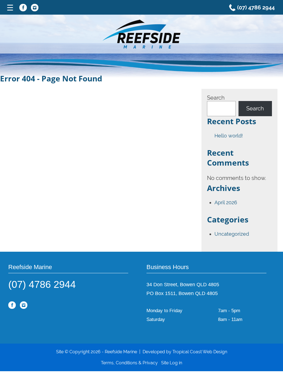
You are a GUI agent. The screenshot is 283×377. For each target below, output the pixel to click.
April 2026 (225, 202)
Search (216, 97)
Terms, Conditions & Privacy (129, 362)
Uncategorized (231, 234)
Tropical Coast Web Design (199, 351)
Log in (176, 362)
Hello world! (228, 136)
